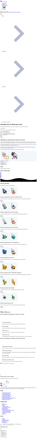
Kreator (3, 405)
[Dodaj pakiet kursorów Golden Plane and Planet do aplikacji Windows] (3, 277)
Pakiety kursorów (5, 408)
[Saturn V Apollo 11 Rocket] (9, 195)
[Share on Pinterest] (18, 174)
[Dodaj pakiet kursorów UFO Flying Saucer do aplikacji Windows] (3, 246)
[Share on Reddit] (18, 177)
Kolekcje (3, 4)
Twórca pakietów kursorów (6, 407)
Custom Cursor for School (6, 411)
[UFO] (9, 301)
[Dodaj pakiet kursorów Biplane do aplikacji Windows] (3, 292)
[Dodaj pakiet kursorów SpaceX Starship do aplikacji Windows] (3, 216)
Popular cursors (4, 404)
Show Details (3, 430)
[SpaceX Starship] (9, 210)
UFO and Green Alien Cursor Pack (8, 147)
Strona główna (4, 3)
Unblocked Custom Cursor (6, 409)
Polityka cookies (4, 422)
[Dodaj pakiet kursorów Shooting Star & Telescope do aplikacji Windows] (3, 137)
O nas (3, 418)
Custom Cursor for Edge (6, 393)
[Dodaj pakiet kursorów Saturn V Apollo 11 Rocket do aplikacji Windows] (3, 201)
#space (4, 375)
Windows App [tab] (8, 312)
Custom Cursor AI (5, 406)
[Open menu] (0, 10)
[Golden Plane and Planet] (9, 270)
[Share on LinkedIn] (18, 175)
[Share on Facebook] (18, 172)
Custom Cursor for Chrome (6, 392)
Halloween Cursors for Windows (7, 398)
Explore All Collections (4, 370)
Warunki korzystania (5, 420)
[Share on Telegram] (18, 176)
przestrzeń (5, 162)
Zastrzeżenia (4, 421)
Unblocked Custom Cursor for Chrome (8, 410)
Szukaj (3, 403)
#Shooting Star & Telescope (10, 375)
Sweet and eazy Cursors (6, 399)
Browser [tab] (3, 312)
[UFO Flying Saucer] (9, 240)
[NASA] (9, 255)
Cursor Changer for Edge (6, 395)
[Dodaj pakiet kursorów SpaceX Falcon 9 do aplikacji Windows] (3, 231)
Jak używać (4, 9)
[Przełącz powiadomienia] (0, 13)
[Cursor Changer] (1, 1)
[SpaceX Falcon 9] (9, 225)
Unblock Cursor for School (6, 412)
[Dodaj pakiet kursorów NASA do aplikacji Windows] (3, 262)
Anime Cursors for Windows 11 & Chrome (8, 397)
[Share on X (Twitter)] (18, 173)
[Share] (1, 136)
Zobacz (1, 200)
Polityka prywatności (5, 419)
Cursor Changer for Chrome (6, 394)
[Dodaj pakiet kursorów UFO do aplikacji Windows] (3, 307)
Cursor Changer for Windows (6, 396)
